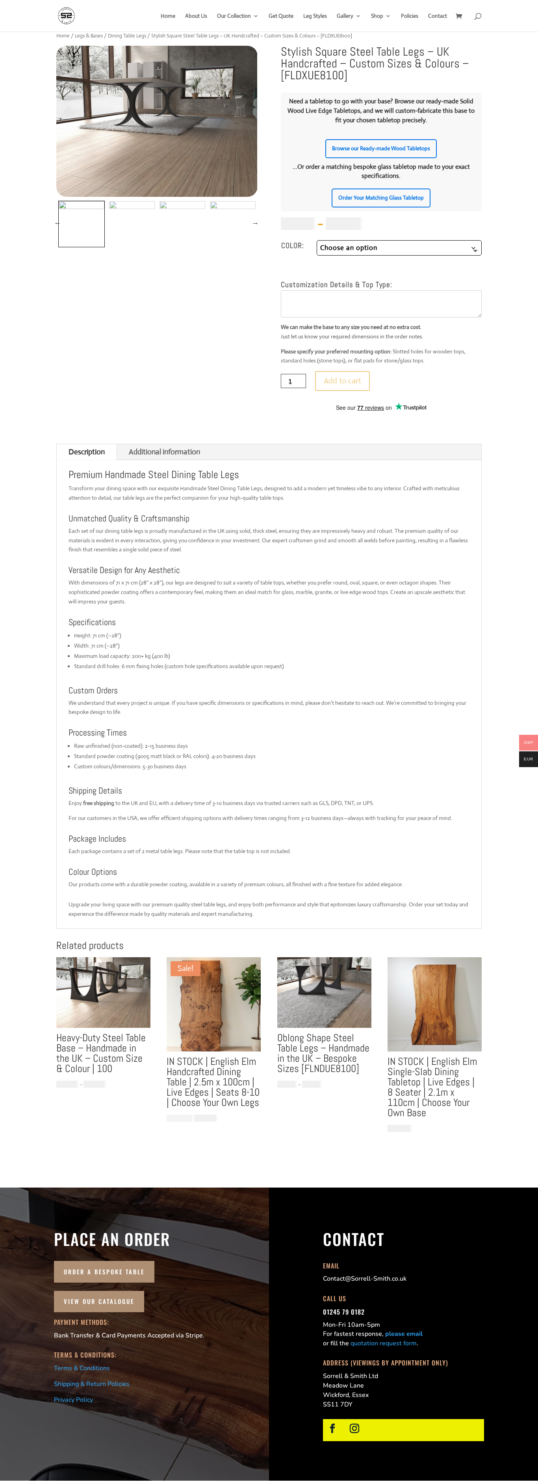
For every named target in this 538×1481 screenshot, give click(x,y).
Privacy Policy (73, 1399)
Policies (409, 16)
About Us (196, 16)
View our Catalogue (99, 1301)
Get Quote (281, 16)
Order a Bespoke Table (104, 1271)
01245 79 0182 (344, 1312)
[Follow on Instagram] (354, 1428)
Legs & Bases (89, 35)
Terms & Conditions (82, 1368)
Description (87, 451)
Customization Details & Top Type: (336, 284)
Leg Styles (315, 16)
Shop (377, 16)
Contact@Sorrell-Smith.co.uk (364, 1278)
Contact (437, 16)
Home (168, 16)
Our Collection (234, 16)
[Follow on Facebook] (332, 1428)
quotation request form (384, 1343)
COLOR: (292, 245)
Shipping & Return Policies (92, 1384)
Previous (57, 222)
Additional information (164, 451)
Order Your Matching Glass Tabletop (381, 197)
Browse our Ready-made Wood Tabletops (381, 148)
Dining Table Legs (127, 35)
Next (255, 222)
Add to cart (342, 381)
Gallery (345, 16)
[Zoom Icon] (157, 121)
